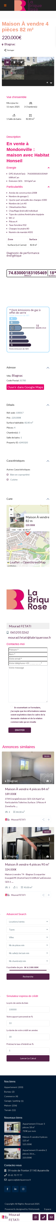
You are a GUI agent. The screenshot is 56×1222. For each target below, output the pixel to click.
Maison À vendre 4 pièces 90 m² (27, 864)
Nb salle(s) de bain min (19, 953)
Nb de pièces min (16, 945)
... (17, 806)
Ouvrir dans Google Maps (25, 387)
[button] (28, 532)
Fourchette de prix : (15, 967)
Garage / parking (12, 1100)
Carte (10, 499)
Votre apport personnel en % (20, 1016)
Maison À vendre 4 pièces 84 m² (27, 789)
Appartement (10, 1087)
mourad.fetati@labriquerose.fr (29, 637)
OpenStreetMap (34, 562)
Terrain (7, 1110)
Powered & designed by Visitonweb (22, 1209)
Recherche (28, 976)
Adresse (11, 367)
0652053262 (19, 632)
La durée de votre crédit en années (22, 1030)
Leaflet (14, 562)
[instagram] (23, 1189)
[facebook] (7, 1189)
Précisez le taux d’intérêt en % (20, 1044)
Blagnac (9, 44)
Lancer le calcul (28, 1058)
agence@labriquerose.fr (19, 1179)
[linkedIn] (15, 1189)
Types (12, 929)
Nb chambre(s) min (17, 961)
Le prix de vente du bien (17, 1003)
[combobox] (28, 922)
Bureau (7, 1091)
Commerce (9, 1096)
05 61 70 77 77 (15, 1175)
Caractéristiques (16, 460)
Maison (7, 1105)
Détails (10, 405)
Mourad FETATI (20, 626)
